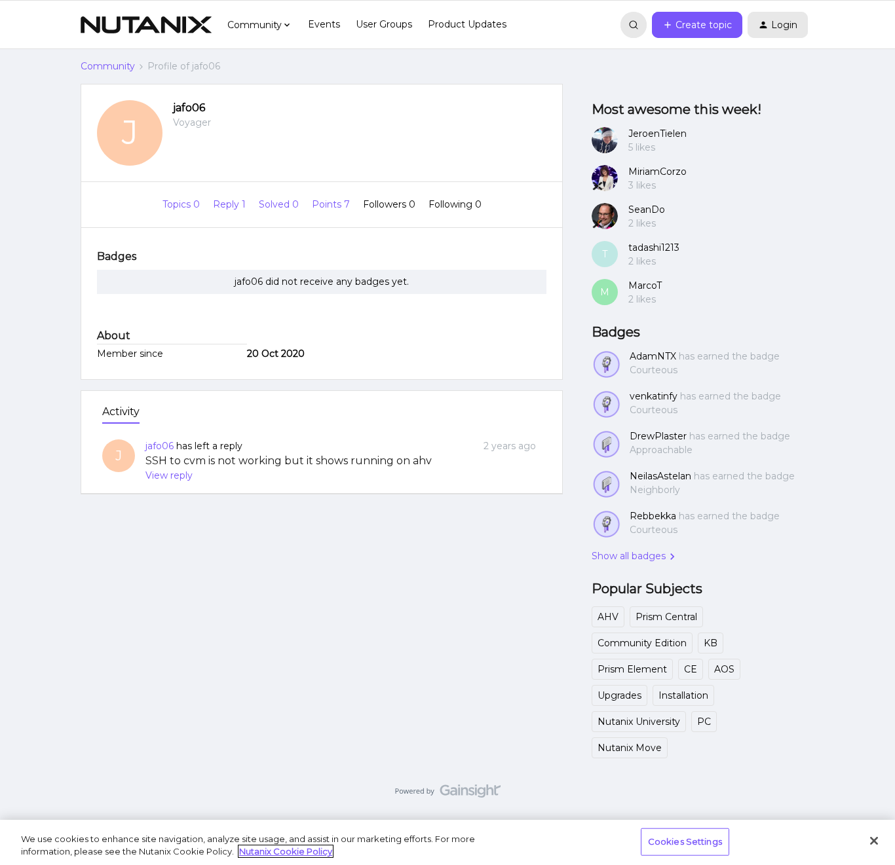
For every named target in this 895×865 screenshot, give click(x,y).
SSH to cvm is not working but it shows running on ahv (288, 460)
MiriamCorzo (657, 171)
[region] (447, 842)
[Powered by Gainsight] (448, 794)
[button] (697, 25)
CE (690, 669)
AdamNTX (653, 356)
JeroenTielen (657, 133)
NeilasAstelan (660, 476)
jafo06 (189, 107)
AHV (608, 617)
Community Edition (642, 643)
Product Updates (467, 24)
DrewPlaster (658, 436)
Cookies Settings (685, 841)
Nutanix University (639, 721)
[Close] (874, 840)
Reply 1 (230, 204)
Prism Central (666, 617)
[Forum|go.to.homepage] (146, 25)
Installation (683, 695)
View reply (169, 475)
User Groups (384, 24)
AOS (724, 669)
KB (710, 643)
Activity (121, 411)
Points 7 (332, 204)
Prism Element (632, 669)
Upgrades (619, 695)
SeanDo (646, 209)
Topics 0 (182, 204)
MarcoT (645, 285)
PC (704, 721)
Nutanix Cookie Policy (285, 851)
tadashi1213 (653, 247)
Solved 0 (280, 204)
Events (324, 24)
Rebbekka (653, 516)
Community (108, 66)
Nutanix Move (630, 748)
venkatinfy (653, 396)
